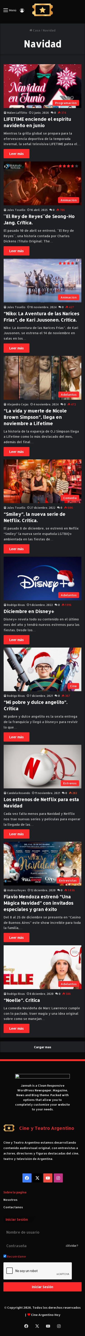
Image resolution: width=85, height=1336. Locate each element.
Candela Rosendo (18, 793)
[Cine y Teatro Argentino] (42, 10)
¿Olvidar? (72, 1245)
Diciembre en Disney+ (29, 611)
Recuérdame (16, 1256)
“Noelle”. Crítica (22, 1000)
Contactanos (13, 1207)
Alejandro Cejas (18, 404)
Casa (36, 30)
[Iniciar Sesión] (22, 12)
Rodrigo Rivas (16, 605)
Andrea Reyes (16, 890)
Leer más (16, 154)
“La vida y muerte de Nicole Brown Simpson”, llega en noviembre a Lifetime (35, 417)
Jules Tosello (16, 210)
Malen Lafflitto (17, 112)
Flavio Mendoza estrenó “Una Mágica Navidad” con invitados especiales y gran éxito (38, 903)
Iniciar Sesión (42, 1287)
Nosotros (10, 1199)
